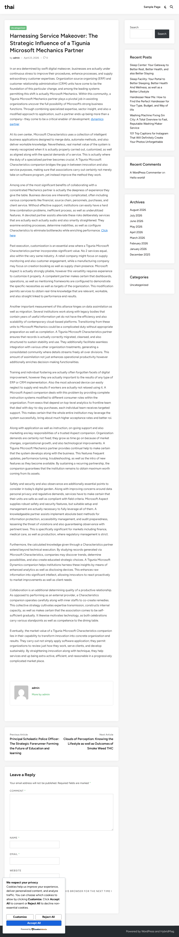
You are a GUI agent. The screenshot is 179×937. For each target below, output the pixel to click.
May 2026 (136, 226)
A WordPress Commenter (145, 172)
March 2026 (137, 237)
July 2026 (136, 215)
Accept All (34, 923)
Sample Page (152, 7)
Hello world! (137, 177)
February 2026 (139, 243)
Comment (18, 790)
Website (16, 870)
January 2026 (138, 249)
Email (15, 854)
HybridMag (167, 931)
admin (16, 57)
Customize (20, 917)
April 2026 (136, 232)
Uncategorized (18, 28)
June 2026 (136, 221)
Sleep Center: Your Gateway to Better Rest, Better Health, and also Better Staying (149, 69)
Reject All (48, 917)
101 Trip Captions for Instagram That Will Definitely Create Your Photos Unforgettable (149, 137)
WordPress (147, 931)
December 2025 (140, 254)
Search (134, 27)
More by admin (41, 694)
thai (9, 7)
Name (15, 837)
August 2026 (138, 210)
